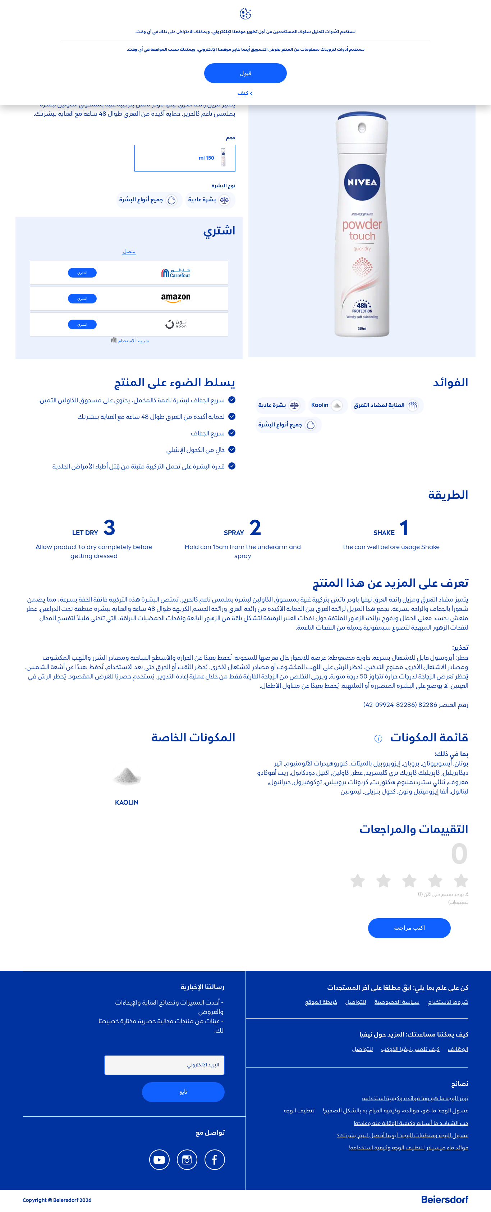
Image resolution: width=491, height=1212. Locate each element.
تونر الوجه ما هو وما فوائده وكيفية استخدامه (415, 1099)
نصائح (459, 1084)
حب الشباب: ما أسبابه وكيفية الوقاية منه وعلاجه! (411, 1123)
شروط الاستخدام (448, 1002)
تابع (183, 1091)
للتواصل (355, 1002)
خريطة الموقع (321, 1002)
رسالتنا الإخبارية (203, 987)
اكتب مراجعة (409, 927)
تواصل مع (210, 1133)
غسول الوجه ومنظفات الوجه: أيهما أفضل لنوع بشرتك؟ (402, 1136)
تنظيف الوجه (299, 1111)
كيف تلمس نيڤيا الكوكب (410, 1049)
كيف (243, 93)
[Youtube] (159, 1159)
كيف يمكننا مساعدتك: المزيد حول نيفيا (413, 1035)
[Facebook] (215, 1159)
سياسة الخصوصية (397, 1002)
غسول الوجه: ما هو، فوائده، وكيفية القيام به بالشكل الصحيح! (395, 1111)
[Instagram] (187, 1159)
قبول (246, 73)
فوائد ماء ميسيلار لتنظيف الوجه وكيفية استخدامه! (408, 1148)
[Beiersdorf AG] (445, 1200)
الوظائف (458, 1049)
